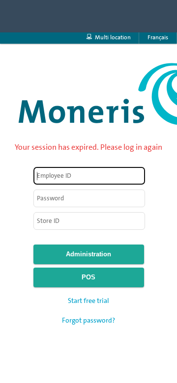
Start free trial (88, 300)
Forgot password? (88, 320)
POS (88, 277)
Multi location (113, 37)
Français (158, 37)
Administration (88, 254)
